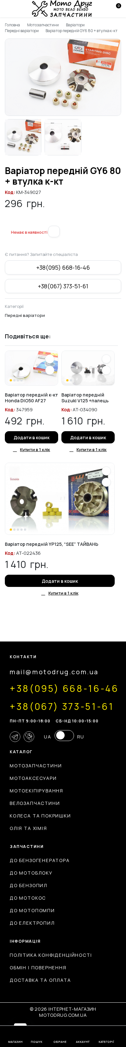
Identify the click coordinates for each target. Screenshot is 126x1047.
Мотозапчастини (43, 25)
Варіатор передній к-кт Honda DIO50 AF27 (31, 398)
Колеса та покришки (40, 816)
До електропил (32, 923)
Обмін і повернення (38, 967)
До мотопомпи (32, 910)
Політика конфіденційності (51, 955)
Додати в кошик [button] (32, 437)
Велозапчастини (35, 803)
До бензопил (28, 885)
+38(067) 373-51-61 (63, 286)
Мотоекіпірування (36, 791)
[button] (7, 222)
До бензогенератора (40, 860)
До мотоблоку (31, 873)
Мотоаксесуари (33, 778)
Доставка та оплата (40, 980)
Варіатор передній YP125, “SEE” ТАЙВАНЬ (51, 544)
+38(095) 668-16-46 (63, 267)
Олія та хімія (28, 828)
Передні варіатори (22, 30)
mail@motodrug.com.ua (54, 671)
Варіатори (75, 25)
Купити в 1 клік (35, 449)
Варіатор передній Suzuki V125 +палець (85, 398)
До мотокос (28, 898)
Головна (12, 25)
